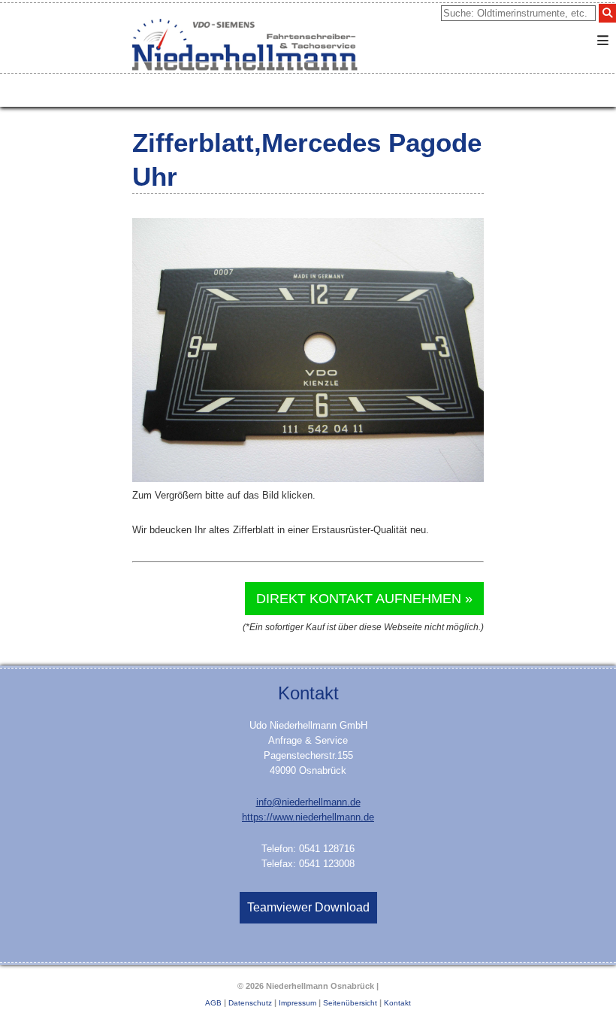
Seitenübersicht (350, 1003)
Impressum (297, 1003)
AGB (213, 1003)
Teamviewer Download (308, 907)
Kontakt (397, 1003)
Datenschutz (250, 1003)
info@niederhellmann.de (308, 802)
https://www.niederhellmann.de (308, 817)
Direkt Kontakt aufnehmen (358, 598)
